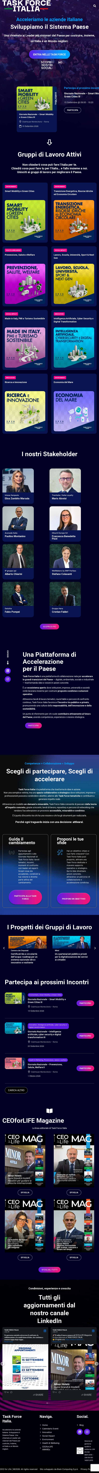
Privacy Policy (87, 1469)
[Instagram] (8, 679)
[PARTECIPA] (37, 98)
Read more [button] (8, 1342)
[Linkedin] (8, 671)
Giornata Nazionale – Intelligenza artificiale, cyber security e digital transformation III (44, 1034)
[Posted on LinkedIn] (44, 1330)
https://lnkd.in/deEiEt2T (74, 1339)
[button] (3, 948)
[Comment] (10, 1394)
